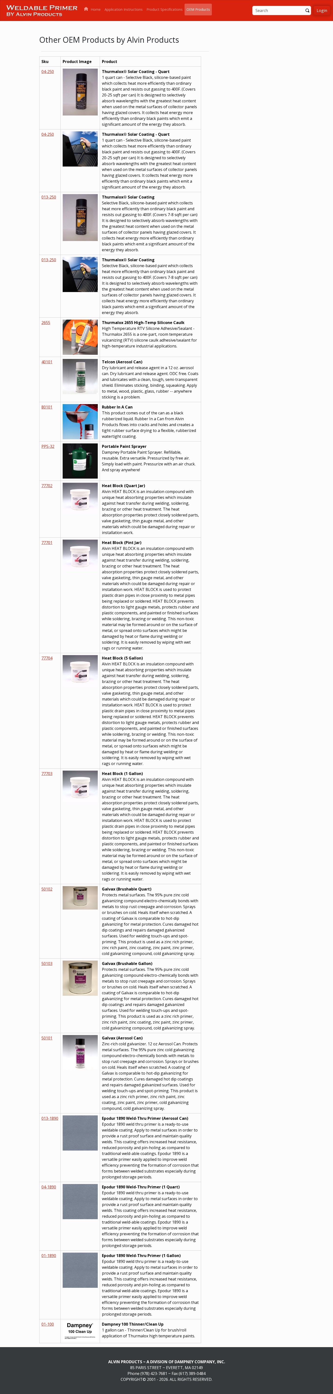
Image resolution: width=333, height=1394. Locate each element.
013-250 (48, 197)
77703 (46, 773)
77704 (46, 658)
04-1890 (48, 1187)
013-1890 (49, 1118)
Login (322, 10)
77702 (46, 485)
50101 (46, 1038)
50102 (46, 889)
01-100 (47, 1324)
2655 (45, 322)
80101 (46, 407)
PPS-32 (47, 446)
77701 (46, 542)
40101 (46, 362)
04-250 (47, 71)
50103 (46, 963)
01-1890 (48, 1255)
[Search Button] (307, 10)
